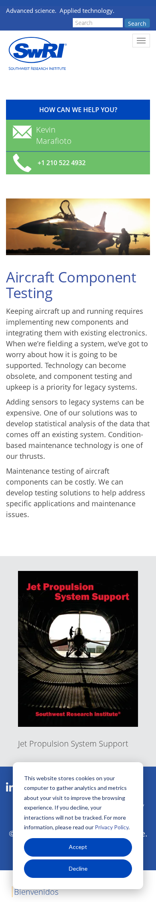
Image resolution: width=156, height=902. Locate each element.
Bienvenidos (36, 891)
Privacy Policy (111, 827)
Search (137, 23)
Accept (78, 846)
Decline (78, 868)
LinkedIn (10, 787)
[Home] (37, 54)
